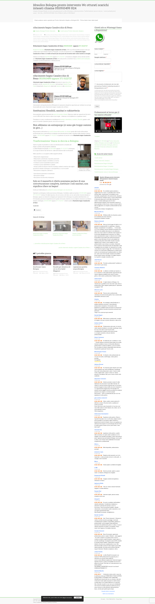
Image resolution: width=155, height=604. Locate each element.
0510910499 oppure (49, 78)
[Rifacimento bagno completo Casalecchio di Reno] (42, 226)
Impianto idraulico (37, 38)
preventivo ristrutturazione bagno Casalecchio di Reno (49, 243)
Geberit (65, 84)
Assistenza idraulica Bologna (52, 34)
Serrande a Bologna (106, 145)
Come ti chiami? (99, 49)
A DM (95, 467)
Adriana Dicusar (98, 364)
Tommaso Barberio (99, 267)
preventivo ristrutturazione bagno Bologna (50, 38)
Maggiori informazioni (67, 597)
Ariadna (96, 299)
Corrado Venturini (99, 531)
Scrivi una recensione (108, 593)
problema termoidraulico (83, 58)
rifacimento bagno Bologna (54, 40)
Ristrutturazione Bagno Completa (103, 166)
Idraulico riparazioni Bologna (83, 36)
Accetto (78, 597)
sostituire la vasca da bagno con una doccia (59, 190)
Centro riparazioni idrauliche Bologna (77, 34)
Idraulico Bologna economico (55, 36)
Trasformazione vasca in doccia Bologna (106, 172)
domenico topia (98, 452)
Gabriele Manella (99, 571)
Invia (97, 106)
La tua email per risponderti (102, 64)
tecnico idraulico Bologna (43, 41)
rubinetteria (68, 86)
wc (65, 131)
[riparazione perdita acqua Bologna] (82, 257)
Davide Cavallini (98, 515)
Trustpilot (97, 136)
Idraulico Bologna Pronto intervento (69, 36)
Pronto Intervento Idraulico (76, 31)
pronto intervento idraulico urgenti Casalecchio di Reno (75, 247)
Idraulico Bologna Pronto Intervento (45, 31)
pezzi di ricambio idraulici (60, 114)
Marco (96, 461)
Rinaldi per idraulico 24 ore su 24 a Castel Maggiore (61, 269)
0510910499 (68, 46)
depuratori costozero (100, 378)
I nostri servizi (64, 31)
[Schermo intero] (120, 131)
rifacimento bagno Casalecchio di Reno (68, 40)
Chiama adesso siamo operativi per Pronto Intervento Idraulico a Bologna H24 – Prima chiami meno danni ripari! (66, 20)
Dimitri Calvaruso (99, 337)
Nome (95, 54)
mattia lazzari (98, 278)
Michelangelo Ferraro (100, 351)
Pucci (69, 84)
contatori (74, 119)
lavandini (61, 131)
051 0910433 (103, 141)
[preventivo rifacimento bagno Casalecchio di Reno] (62, 226)
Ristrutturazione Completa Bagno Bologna (106, 169)
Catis (34, 86)
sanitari (63, 119)
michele (96, 187)
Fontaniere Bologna (45, 36)
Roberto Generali (99, 221)
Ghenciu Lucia (98, 290)
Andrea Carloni (98, 323)
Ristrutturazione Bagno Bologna (103, 163)
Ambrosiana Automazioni (101, 414)
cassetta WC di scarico (48, 84)
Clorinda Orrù (98, 430)
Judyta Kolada (98, 551)
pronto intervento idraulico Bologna (78, 38)
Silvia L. (96, 444)
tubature (58, 86)
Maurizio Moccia (98, 211)
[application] (108, 125)
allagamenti (47, 86)
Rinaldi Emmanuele (38, 49)
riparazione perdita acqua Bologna (80, 268)
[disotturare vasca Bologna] (42, 257)
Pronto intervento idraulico (64, 38)
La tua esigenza (99, 70)
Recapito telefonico (100, 57)
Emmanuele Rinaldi (99, 475)
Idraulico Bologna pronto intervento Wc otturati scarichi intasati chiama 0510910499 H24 (71, 6)
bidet (69, 131)
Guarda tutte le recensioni (108, 591)
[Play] (96, 131)
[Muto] (117, 131)
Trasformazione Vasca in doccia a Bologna (56, 140)
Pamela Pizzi (97, 491)
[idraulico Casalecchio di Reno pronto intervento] (81, 226)
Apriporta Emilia (98, 483)
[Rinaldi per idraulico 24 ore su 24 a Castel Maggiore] (62, 257)
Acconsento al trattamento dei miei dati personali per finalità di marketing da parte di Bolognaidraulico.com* (106, 86)
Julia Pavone (98, 259)
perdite (69, 82)
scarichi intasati (53, 131)
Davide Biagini (98, 315)
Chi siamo (103, 599)
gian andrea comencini (100, 398)
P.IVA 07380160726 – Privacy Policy (114, 599)
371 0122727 (83, 46)
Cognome (105, 54)
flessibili (80, 119)
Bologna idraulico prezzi (64, 34)
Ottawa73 (97, 499)
